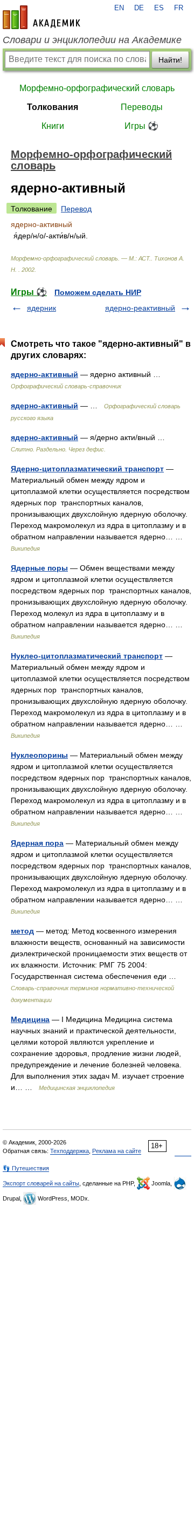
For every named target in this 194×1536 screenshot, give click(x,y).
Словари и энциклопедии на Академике (92, 40)
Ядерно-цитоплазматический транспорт (87, 468)
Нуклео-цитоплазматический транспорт (87, 656)
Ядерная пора (37, 843)
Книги (52, 126)
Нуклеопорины (39, 755)
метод (22, 931)
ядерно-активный (44, 374)
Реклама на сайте (116, 1151)
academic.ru (41, 17)
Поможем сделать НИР (97, 292)
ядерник (41, 308)
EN (119, 8)
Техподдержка (69, 1151)
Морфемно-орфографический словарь (97, 88)
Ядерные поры (39, 568)
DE (139, 8)
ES (159, 8)
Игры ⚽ (141, 126)
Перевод (76, 208)
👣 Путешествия (26, 1168)
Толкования (52, 107)
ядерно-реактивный (140, 308)
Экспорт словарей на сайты (41, 1183)
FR (178, 8)
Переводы (142, 107)
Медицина (30, 1019)
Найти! (170, 60)
